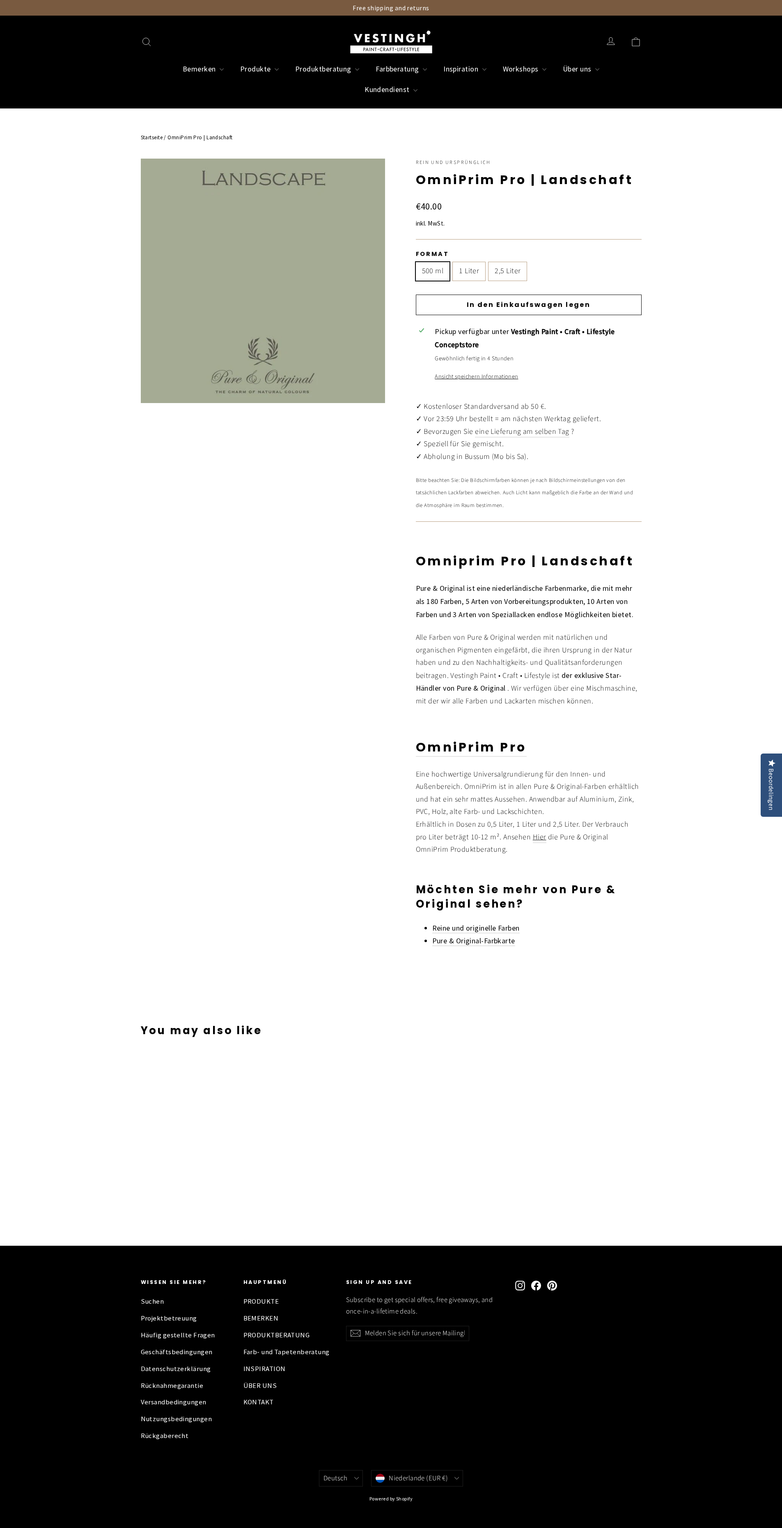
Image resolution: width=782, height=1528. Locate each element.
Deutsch (335, 1478)
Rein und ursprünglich (453, 162)
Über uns (578, 69)
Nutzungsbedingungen (176, 1419)
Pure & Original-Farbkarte (473, 940)
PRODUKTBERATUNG (276, 1335)
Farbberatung (398, 69)
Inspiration (461, 69)
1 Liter (469, 271)
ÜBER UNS (260, 1385)
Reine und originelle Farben (476, 928)
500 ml (433, 271)
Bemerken (200, 69)
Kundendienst (388, 89)
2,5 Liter (508, 271)
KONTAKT (258, 1402)
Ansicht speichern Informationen (476, 376)
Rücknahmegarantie (172, 1385)
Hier (539, 837)
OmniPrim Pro (471, 747)
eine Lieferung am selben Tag (522, 431)
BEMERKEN (261, 1318)
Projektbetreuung (169, 1318)
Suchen (152, 1301)
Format (432, 254)
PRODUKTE (261, 1301)
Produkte (256, 69)
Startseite (152, 137)
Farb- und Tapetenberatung (286, 1352)
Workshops (522, 69)
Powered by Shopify (391, 1499)
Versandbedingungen (173, 1402)
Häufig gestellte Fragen (178, 1335)
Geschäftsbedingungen (177, 1352)
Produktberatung (324, 69)
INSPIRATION (264, 1368)
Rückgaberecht (165, 1435)
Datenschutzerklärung (176, 1368)
